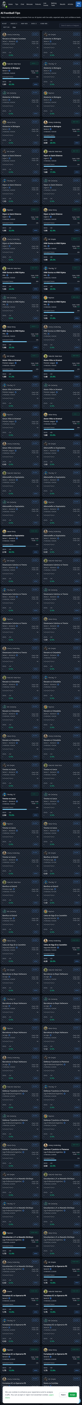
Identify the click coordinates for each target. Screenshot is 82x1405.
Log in (78, 4)
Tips (16, 4)
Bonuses (30, 4)
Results (62, 4)
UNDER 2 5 (13, 23)
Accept (72, 1395)
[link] (20, 44)
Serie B (46, 1269)
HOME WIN (43, 23)
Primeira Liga (48, 860)
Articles (70, 4)
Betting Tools (53, 4)
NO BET (4, 23)
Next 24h (6, 27)
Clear (14, 27)
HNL (45, 246)
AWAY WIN (24, 23)
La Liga (4, 977)
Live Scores (45, 4)
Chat (22, 4)
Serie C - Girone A (8, 41)
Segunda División (50, 918)
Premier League (8, 363)
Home (10, 4)
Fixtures (38, 4)
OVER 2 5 (34, 23)
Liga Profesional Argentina (53, 1064)
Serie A (46, 41)
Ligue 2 (5, 158)
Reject (63, 1395)
